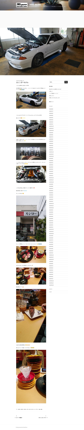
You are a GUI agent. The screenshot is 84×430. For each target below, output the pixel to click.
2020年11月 (51, 257)
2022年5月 (51, 218)
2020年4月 (51, 272)
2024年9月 (51, 158)
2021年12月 (51, 229)
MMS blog (35, 4)
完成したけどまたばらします (54, 97)
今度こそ (50, 91)
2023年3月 (51, 197)
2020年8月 (51, 263)
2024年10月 (51, 156)
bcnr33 (19, 409)
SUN (23, 80)
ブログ (50, 291)
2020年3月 (51, 274)
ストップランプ (36, 409)
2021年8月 (51, 237)
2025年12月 (51, 126)
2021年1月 (51, 252)
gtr (27, 409)
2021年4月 (51, 246)
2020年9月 (51, 261)
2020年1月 (51, 278)
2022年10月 (51, 207)
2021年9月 (51, 235)
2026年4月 (51, 117)
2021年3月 (51, 248)
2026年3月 (51, 119)
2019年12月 (51, 280)
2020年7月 (51, 265)
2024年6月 (51, 164)
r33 (32, 409)
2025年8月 (51, 134)
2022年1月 (51, 227)
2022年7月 (51, 214)
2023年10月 (51, 182)
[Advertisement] (42, 19)
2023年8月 (51, 186)
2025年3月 (51, 145)
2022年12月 (51, 203)
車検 (41, 409)
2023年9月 (51, 184)
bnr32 (22, 409)
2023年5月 (51, 192)
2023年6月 (51, 190)
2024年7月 (51, 162)
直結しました (51, 95)
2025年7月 (51, 136)
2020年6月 (51, 267)
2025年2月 (51, 147)
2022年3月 (51, 222)
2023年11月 (51, 179)
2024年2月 (51, 173)
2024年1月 (51, 175)
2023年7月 (51, 188)
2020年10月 (51, 259)
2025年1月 (51, 149)
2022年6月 (51, 216)
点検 (39, 409)
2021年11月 (51, 231)
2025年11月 (51, 128)
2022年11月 (51, 205)
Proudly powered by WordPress (21, 427)
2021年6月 (51, 242)
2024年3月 (51, 171)
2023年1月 (51, 201)
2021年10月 (51, 233)
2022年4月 (51, 220)
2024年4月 (51, 169)
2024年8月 (51, 160)
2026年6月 (51, 113)
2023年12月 (51, 177)
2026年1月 (51, 124)
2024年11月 (51, 154)
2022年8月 (51, 212)
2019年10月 (51, 285)
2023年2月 (51, 199)
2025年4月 (51, 143)
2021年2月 (51, 250)
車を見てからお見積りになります (55, 89)
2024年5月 (51, 167)
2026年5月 (51, 115)
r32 (31, 409)
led (29, 409)
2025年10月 (51, 130)
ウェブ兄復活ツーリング (53, 93)
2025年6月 (51, 139)
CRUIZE (25, 409)
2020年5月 (51, 270)
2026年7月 (51, 111)
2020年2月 (51, 276)
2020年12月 (51, 255)
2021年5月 (51, 244)
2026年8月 (51, 109)
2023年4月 (51, 194)
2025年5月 (51, 141)
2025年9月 (51, 132)
